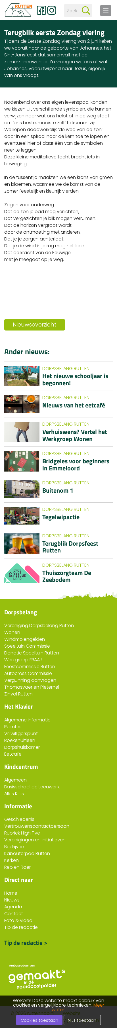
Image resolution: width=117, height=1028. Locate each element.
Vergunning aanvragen (30, 680)
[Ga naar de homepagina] (18, 10)
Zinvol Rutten (18, 694)
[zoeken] (86, 10)
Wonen (12, 632)
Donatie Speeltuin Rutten (31, 653)
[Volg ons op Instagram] (51, 10)
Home (10, 893)
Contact (13, 913)
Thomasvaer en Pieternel (31, 687)
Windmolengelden (24, 639)
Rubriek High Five (22, 833)
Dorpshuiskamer (22, 747)
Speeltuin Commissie (27, 646)
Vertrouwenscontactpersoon (36, 826)
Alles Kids (14, 793)
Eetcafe (13, 754)
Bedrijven (14, 846)
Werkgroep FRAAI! (23, 659)
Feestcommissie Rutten (29, 666)
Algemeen (15, 780)
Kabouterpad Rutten (27, 853)
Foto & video (18, 920)
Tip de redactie (21, 927)
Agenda (13, 906)
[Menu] (105, 10)
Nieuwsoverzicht (35, 325)
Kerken (11, 860)
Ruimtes (13, 726)
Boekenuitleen (19, 740)
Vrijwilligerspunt (21, 733)
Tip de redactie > (25, 942)
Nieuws (12, 900)
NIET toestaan (82, 1020)
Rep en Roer (17, 867)
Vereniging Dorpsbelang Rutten (39, 625)
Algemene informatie (27, 720)
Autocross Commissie (28, 673)
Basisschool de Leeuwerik (32, 787)
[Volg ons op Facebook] (41, 10)
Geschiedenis (19, 819)
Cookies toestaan (39, 1020)
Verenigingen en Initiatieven (35, 840)
